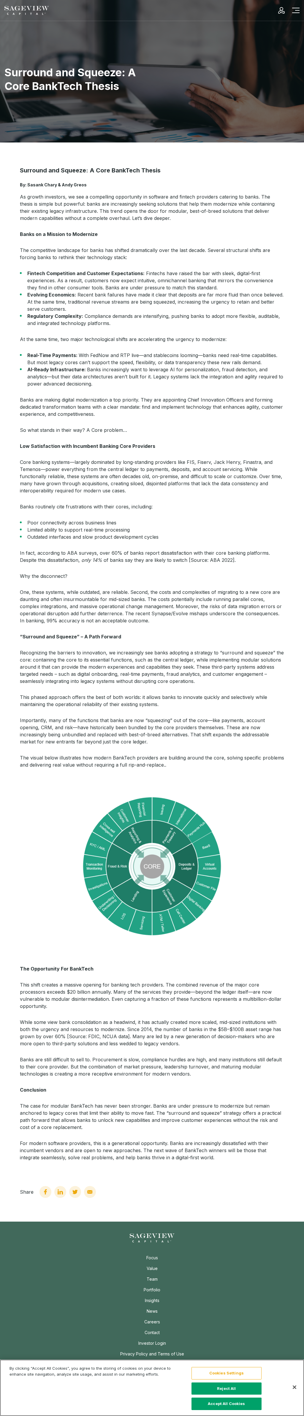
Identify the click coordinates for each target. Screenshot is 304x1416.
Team (152, 1279)
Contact (152, 1332)
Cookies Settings (226, 1373)
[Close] (294, 1387)
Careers (152, 1321)
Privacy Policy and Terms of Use (152, 1353)
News (152, 1311)
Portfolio (152, 1289)
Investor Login (152, 1343)
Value (152, 1268)
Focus (152, 1257)
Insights (152, 1300)
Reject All (226, 1388)
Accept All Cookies (226, 1403)
